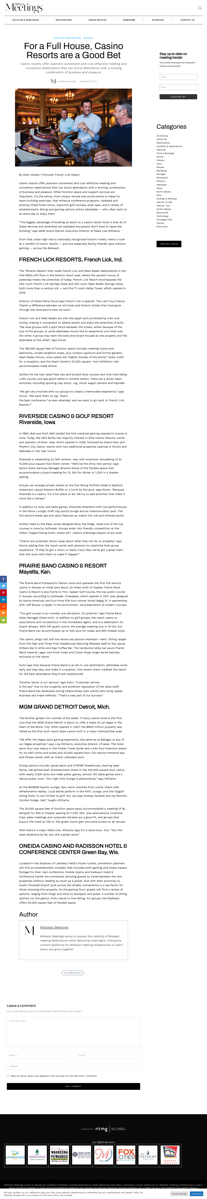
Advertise (158, 20)
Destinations (64, 20)
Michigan (161, 174)
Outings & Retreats (167, 198)
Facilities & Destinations (67, 38)
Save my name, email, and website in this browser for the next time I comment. (54, 1076)
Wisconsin (162, 226)
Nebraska (162, 185)
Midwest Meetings (68, 81)
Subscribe (129, 20)
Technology (162, 216)
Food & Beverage (165, 153)
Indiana (160, 160)
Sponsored (162, 212)
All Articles (162, 136)
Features (88, 38)
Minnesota (162, 177)
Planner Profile (164, 202)
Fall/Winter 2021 (72, 973)
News (159, 188)
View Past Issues (169, 244)
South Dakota (164, 209)
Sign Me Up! (178, 96)
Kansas (160, 167)
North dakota (164, 191)
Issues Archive (97, 20)
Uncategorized (164, 219)
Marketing (162, 170)
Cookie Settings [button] (179, 1194)
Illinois (160, 156)
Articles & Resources (25, 20)
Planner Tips (163, 205)
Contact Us (188, 20)
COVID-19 (161, 139)
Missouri (161, 181)
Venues (160, 223)
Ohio (159, 195)
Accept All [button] (196, 1194)
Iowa (159, 163)
